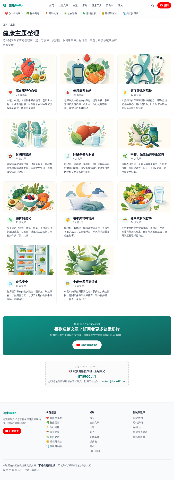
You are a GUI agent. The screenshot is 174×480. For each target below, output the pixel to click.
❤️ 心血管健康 (54, 417)
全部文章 (63, 5)
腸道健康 (89, 13)
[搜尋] (152, 5)
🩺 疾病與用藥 (54, 446)
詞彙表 (109, 5)
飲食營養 (70, 13)
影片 (84, 5)
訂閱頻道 (14, 430)
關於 (120, 5)
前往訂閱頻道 (89, 345)
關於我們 (138, 417)
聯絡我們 (138, 422)
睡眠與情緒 (109, 13)
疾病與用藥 (130, 13)
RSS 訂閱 (95, 450)
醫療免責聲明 (140, 431)
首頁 (51, 5)
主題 (75, 5)
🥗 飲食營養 (52, 431)
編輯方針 (138, 427)
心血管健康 (12, 13)
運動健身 (51, 13)
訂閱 (166, 5)
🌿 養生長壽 (52, 422)
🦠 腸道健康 (52, 436)
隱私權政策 (139, 436)
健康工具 (96, 5)
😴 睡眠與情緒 (54, 441)
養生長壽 (32, 13)
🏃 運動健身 (52, 427)
